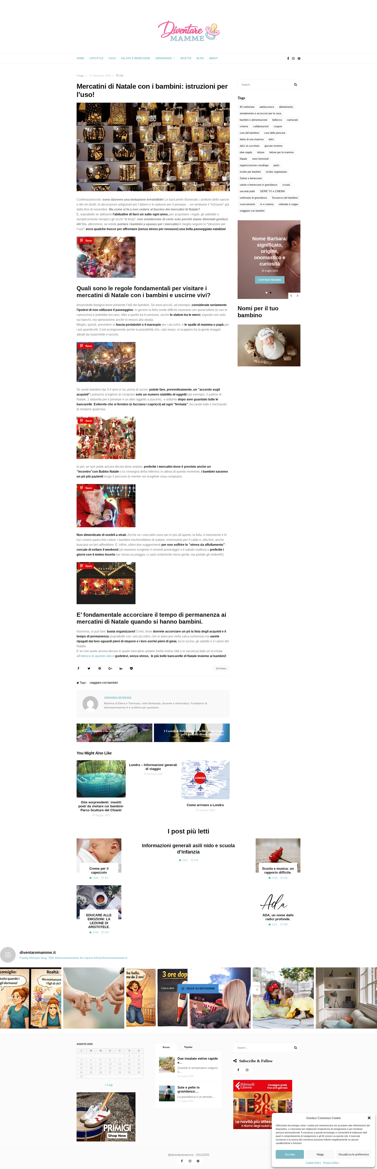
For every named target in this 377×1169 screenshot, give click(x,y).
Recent (166, 1047)
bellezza (277, 119)
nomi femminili (260, 158)
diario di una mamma (252, 139)
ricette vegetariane (276, 171)
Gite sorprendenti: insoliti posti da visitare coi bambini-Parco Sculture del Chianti (101, 806)
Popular (188, 1047)
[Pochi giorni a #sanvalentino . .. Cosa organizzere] (93, 998)
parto (276, 165)
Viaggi (80, 75)
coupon (278, 126)
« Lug (109, 1084)
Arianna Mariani (117, 697)
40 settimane (247, 106)
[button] (369, 1118)
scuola (286, 184)
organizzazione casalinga (254, 165)
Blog (200, 58)
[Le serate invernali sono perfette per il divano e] (220, 998)
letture (260, 152)
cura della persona (274, 132)
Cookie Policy (313, 1162)
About (213, 58)
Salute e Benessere (135, 58)
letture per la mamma (281, 152)
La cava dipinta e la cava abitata (103, 731)
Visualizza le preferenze (353, 1154)
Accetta (290, 1154)
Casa (112, 58)
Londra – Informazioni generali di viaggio (153, 767)
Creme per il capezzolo (99, 870)
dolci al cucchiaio (249, 145)
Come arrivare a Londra (205, 805)
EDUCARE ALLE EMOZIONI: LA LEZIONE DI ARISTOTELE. (99, 921)
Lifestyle (96, 58)
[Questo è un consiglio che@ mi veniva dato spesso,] (30, 998)
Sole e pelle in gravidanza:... (188, 1089)
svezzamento (247, 204)
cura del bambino (249, 132)
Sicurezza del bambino (285, 197)
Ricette (185, 58)
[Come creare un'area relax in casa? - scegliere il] (346, 998)
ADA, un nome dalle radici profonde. (278, 917)
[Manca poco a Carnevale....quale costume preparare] (283, 998)
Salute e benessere (251, 178)
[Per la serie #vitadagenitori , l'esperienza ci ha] (157, 998)
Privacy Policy (331, 1162)
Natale (243, 158)
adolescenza (267, 106)
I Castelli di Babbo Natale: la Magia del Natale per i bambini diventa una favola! (194, 732)
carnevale (292, 119)
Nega (320, 1154)
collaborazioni (261, 126)
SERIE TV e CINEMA (272, 191)
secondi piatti (247, 191)
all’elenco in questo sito (94, 656)
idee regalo (246, 152)
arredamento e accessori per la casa (260, 113)
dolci (271, 139)
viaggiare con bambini (104, 683)
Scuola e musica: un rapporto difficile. (278, 870)
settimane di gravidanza (253, 197)
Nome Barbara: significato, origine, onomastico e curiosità (269, 251)
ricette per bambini (250, 171)
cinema (244, 126)
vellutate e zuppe (288, 204)
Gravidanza (163, 58)
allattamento (286, 106)
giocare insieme (273, 145)
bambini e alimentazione (253, 119)
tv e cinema (267, 204)
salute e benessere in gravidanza (258, 184)
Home (80, 58)
